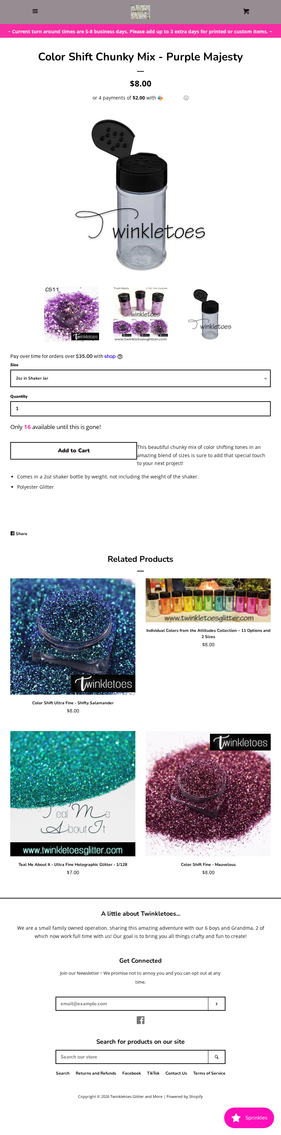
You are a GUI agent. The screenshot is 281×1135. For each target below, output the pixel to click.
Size (14, 365)
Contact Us (176, 1073)
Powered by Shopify (185, 1096)
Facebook (131, 1073)
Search (63, 1073)
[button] (140, 97)
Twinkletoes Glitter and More (136, 1096)
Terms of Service (209, 1073)
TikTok (153, 1073)
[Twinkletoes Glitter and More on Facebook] (140, 1021)
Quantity (18, 396)
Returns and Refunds (96, 1073)
